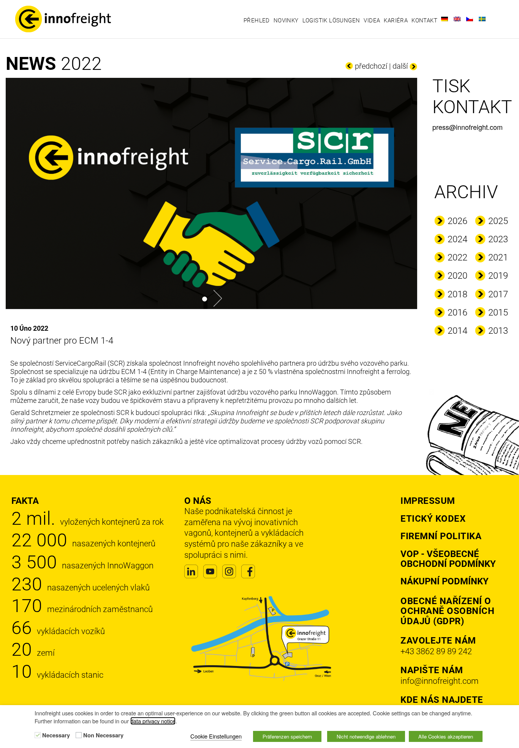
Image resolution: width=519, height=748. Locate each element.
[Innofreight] (69, 19)
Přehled (257, 20)
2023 (498, 239)
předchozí (371, 66)
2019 (498, 275)
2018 (457, 294)
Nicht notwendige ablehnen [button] (366, 736)
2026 (457, 221)
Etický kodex (432, 518)
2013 (498, 330)
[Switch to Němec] (444, 19)
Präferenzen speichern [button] (287, 736)
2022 (457, 257)
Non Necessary (103, 735)
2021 (498, 257)
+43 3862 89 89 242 (436, 651)
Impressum (427, 501)
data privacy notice (153, 721)
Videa (372, 20)
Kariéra (396, 20)
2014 (457, 330)
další (400, 66)
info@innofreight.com (439, 681)
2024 (457, 239)
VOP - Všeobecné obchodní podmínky (448, 559)
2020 (457, 275)
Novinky (286, 20)
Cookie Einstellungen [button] (216, 736)
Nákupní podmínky (444, 581)
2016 (457, 312)
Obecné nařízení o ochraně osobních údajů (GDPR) (447, 611)
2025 (498, 221)
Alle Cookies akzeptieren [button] (445, 736)
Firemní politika (440, 536)
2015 (498, 312)
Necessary (56, 735)
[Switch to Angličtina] (457, 19)
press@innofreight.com (467, 127)
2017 (498, 294)
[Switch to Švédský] (482, 19)
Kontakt (424, 20)
